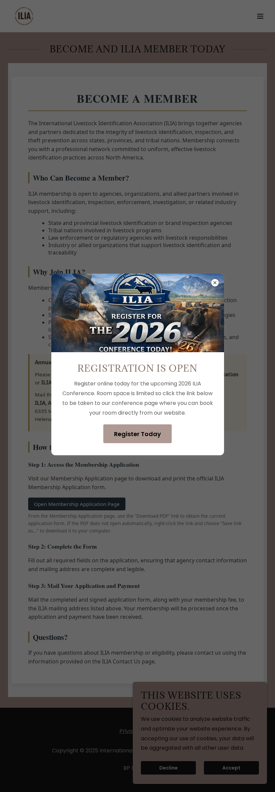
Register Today (137, 434)
